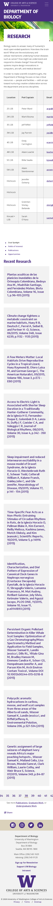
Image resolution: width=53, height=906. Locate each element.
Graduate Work (36, 802)
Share (9, 812)
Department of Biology (21, 14)
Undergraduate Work (26, 806)
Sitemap (37, 902)
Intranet (26, 870)
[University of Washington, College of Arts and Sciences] (20, 4)
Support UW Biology (26, 866)
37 (20, 796)
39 (33, 796)
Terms (27, 902)
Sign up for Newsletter (26, 862)
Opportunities (14, 254)
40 (39, 796)
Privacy (17, 902)
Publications (13, 250)
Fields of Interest (15, 246)
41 (45, 796)
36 (14, 796)
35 (7, 796)
